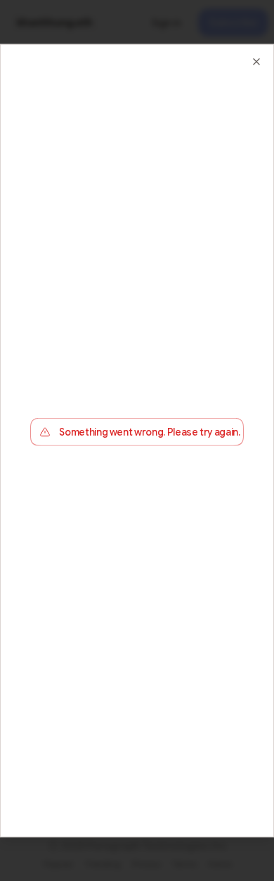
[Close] (256, 61)
